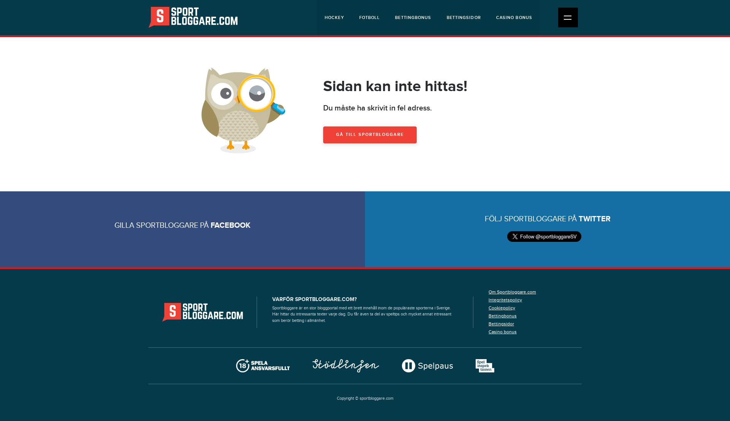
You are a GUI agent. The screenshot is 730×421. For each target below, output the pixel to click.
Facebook (231, 225)
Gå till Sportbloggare (370, 134)
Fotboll (369, 17)
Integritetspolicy (505, 300)
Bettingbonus (413, 17)
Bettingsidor (464, 17)
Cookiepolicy (502, 308)
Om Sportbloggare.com (512, 292)
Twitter (595, 219)
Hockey (334, 17)
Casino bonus (514, 17)
